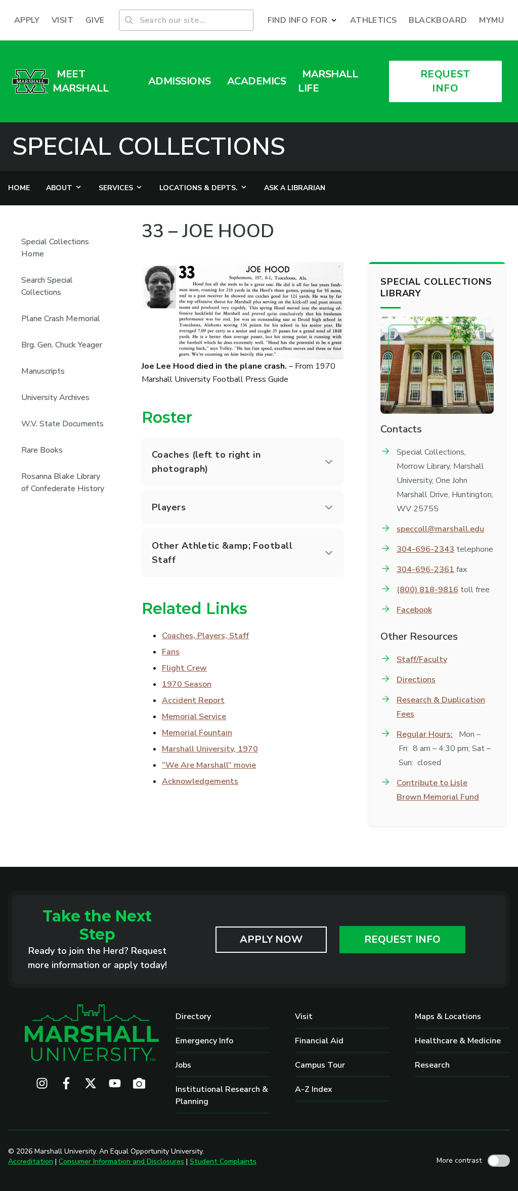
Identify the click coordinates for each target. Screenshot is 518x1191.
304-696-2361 (425, 569)
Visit (304, 1016)
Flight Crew (184, 668)
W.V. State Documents (62, 423)
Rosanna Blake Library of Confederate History (62, 482)
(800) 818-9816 (427, 589)
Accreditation (30, 1161)
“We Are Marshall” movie (209, 765)
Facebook (414, 609)
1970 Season (186, 684)
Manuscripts (43, 371)
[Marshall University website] (30, 81)
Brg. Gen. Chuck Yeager (61, 344)
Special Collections (148, 147)
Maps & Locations (448, 1016)
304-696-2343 (425, 549)
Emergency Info (204, 1040)
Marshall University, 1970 (210, 749)
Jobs (183, 1065)
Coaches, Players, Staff (205, 635)
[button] (303, 20)
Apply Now (271, 939)
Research (432, 1065)
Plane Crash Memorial (60, 318)
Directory (193, 1016)
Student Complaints (223, 1161)
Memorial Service (194, 716)
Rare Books (42, 450)
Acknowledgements (200, 781)
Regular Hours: (425, 734)
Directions (416, 679)
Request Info (402, 939)
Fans (171, 651)
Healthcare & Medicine (458, 1040)
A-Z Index (313, 1089)
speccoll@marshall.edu (440, 529)
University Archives (55, 397)
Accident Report (193, 700)
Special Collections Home (55, 247)
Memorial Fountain (197, 732)
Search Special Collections (47, 286)
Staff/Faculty (422, 659)
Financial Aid (319, 1040)
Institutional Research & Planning (222, 1095)
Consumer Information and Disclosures (121, 1161)
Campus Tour (320, 1065)
